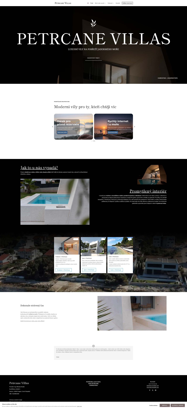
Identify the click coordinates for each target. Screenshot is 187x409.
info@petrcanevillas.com (153, 385)
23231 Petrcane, (93, 383)
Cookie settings (153, 405)
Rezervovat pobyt (93, 58)
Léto (103, 239)
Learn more (79, 406)
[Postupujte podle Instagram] (155, 390)
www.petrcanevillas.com (153, 387)
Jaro (76, 239)
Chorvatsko (93, 385)
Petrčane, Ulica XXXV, (93, 381)
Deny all (164, 405)
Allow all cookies (177, 405)
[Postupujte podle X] (152, 390)
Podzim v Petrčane (116, 270)
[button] (52, 126)
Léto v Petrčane (89, 270)
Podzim (129, 239)
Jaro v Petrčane (62, 270)
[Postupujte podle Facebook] (150, 390)
